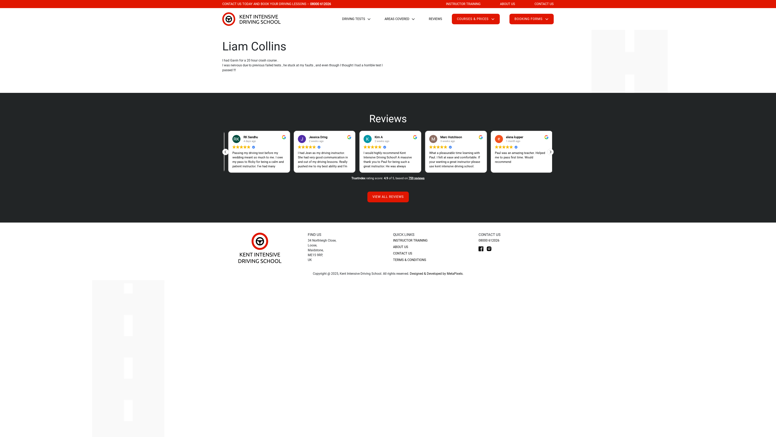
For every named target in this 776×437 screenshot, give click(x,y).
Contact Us (544, 4)
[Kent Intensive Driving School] (260, 247)
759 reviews (417, 178)
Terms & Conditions (409, 260)
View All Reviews (388, 197)
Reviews (435, 19)
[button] (550, 152)
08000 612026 (489, 240)
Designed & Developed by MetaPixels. (436, 274)
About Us (507, 4)
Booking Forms (529, 19)
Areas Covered (397, 19)
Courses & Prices (473, 19)
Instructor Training (463, 4)
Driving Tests (353, 19)
